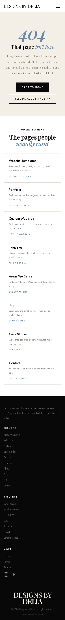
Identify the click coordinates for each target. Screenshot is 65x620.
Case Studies (10, 452)
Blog (6, 474)
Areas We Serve (12, 435)
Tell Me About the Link (32, 98)
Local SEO (9, 515)
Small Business (11, 509)
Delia (22, 6)
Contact (7, 485)
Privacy (7, 556)
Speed (7, 532)
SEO (6, 521)
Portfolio (8, 446)
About (7, 468)
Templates (8, 463)
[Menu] (58, 6)
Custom (7, 457)
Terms (7, 561)
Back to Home (32, 87)
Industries (8, 440)
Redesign (8, 526)
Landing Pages (11, 538)
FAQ (6, 480)
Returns (7, 567)
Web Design (10, 504)
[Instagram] (6, 574)
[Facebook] (13, 574)
